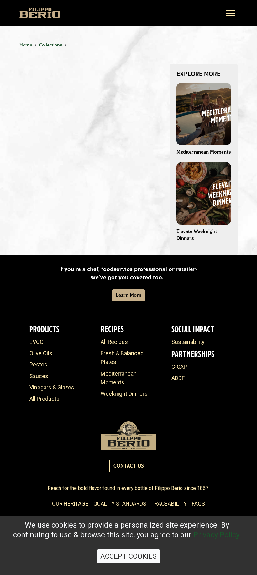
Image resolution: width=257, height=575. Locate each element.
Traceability (169, 504)
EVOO (36, 342)
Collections (50, 44)
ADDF (178, 378)
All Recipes (114, 342)
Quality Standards (119, 504)
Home (25, 44)
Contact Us (128, 466)
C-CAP (179, 367)
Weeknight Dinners (124, 394)
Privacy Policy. (217, 534)
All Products (44, 399)
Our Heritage (70, 504)
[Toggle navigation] (230, 13)
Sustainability (187, 342)
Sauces (38, 376)
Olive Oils (40, 353)
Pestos (38, 364)
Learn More (128, 295)
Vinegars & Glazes (51, 387)
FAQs (198, 504)
